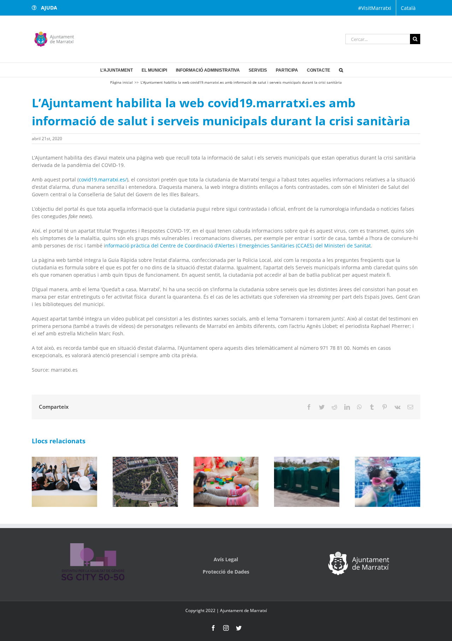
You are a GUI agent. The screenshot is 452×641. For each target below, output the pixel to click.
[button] (341, 70)
